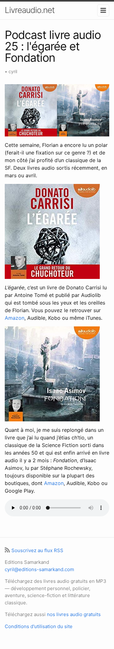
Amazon (14, 318)
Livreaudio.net (29, 10)
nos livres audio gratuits (74, 614)
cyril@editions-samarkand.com (39, 569)
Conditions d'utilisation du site (39, 626)
